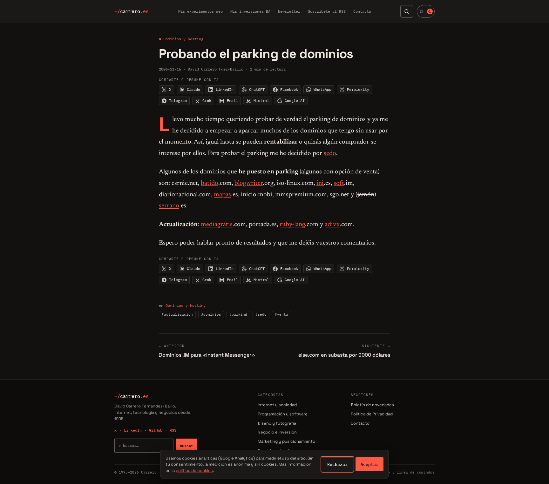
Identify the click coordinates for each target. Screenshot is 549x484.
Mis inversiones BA (250, 11)
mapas (222, 195)
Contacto (362, 11)
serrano (169, 206)
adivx (332, 224)
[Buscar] (406, 11)
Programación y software (283, 414)
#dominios (211, 314)
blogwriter (248, 183)
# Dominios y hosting (181, 39)
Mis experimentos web (200, 11)
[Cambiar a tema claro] (426, 11)
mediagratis (217, 224)
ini (320, 183)
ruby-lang (292, 224)
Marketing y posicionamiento (286, 441)
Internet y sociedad (277, 404)
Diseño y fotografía (277, 423)
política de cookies (194, 470)
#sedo (261, 314)
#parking (238, 314)
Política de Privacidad (372, 414)
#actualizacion (177, 314)
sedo (330, 153)
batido (209, 183)
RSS (173, 430)
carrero (131, 11)
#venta (281, 314)
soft (339, 183)
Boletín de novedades (372, 404)
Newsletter (289, 11)
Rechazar (337, 464)
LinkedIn (133, 430)
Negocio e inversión (277, 432)
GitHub (155, 430)
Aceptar (369, 464)
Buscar (186, 445)
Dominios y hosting (186, 305)
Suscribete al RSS (327, 11)
